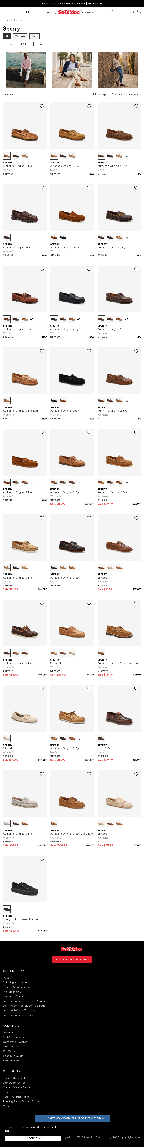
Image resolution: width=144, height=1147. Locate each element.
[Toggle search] (27, 12)
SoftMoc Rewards (13, 1037)
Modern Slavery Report (17, 1087)
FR (132, 12)
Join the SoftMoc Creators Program (24, 1001)
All (6, 36)
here (8, 1130)
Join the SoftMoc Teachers (19, 1010)
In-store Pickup (12, 991)
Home (6, 20)
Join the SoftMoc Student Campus (24, 1005)
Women (20, 36)
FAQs (6, 977)
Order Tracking (12, 1046)
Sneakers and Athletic (18, 44)
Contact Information (15, 996)
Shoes (41, 44)
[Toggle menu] (5, 12)
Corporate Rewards (15, 1041)
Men (34, 36)
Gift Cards (9, 1051)
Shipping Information (15, 982)
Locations (9, 1032)
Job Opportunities (14, 1082)
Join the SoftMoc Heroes (18, 1015)
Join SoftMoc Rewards (72, 959)
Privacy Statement (14, 1077)
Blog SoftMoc (11, 1060)
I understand (33, 1138)
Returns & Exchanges (16, 986)
